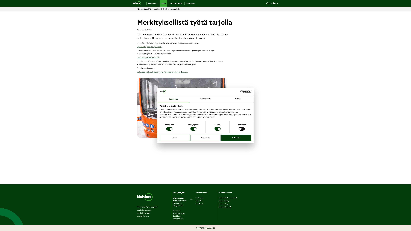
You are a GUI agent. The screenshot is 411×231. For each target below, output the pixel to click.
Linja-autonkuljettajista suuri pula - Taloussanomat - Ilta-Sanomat (162, 72)
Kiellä (175, 138)
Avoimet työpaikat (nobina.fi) (148, 57)
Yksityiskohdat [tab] (205, 99)
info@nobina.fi (178, 206)
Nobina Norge (224, 204)
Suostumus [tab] (173, 99)
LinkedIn (199, 201)
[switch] (193, 129)
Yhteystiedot (190, 3)
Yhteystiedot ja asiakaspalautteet (179, 199)
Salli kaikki (236, 138)
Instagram (199, 198)
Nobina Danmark (225, 207)
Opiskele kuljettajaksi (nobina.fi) (149, 47)
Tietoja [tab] (237, 99)
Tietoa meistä (152, 3)
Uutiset (163, 3)
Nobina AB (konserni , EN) (228, 198)
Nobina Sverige (224, 201)
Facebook (199, 204)
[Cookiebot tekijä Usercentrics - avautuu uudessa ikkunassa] (242, 91)
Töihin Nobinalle (176, 3)
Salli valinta (205, 138)
